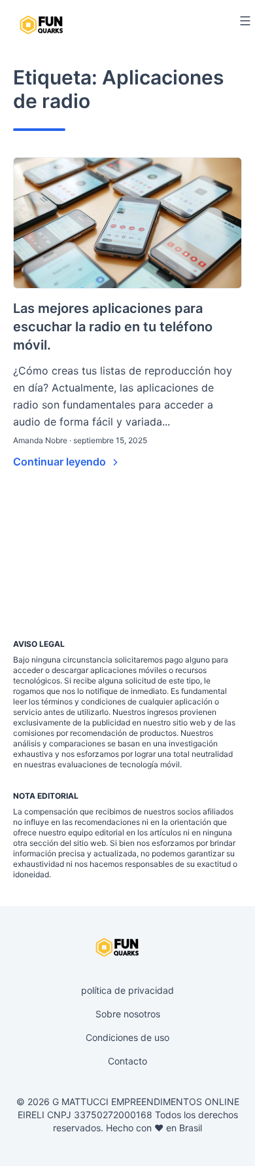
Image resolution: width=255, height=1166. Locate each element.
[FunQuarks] (42, 24)
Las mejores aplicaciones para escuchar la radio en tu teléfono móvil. (112, 327)
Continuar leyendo (61, 461)
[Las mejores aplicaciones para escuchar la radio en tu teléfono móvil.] (127, 223)
